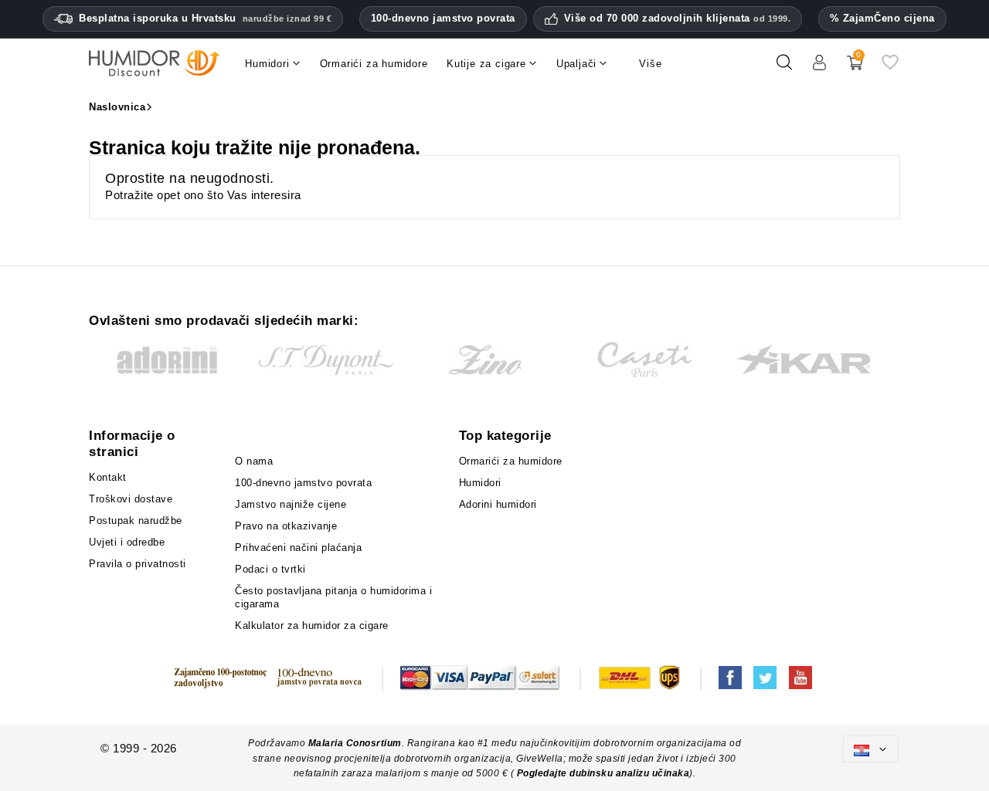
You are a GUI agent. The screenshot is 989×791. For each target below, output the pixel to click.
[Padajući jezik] (871, 749)
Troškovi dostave (130, 499)
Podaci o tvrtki (270, 569)
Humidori (480, 482)
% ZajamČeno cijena (882, 18)
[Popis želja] (890, 68)
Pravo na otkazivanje (286, 526)
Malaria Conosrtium (355, 743)
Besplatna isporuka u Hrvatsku (205, 18)
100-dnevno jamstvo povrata (443, 18)
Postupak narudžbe (135, 520)
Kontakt (108, 477)
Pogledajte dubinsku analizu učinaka (603, 773)
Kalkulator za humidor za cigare (312, 625)
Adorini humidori (498, 504)
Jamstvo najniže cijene (290, 504)
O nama (254, 461)
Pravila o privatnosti (137, 564)
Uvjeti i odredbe (127, 542)
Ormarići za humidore (510, 461)
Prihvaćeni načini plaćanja (298, 547)
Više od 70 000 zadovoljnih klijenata (677, 18)
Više (650, 63)
